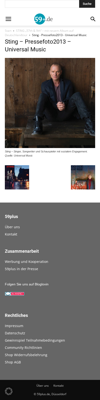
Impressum (14, 325)
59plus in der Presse (21, 269)
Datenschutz (15, 333)
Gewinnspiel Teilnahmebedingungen (35, 340)
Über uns (12, 227)
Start (8, 31)
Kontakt (11, 234)
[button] (8, 391)
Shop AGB (13, 362)
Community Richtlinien (23, 347)
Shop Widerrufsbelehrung (26, 355)
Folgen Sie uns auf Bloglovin (27, 284)
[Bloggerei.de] (14, 294)
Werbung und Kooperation (26, 261)
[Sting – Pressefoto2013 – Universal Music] (50, 147)
